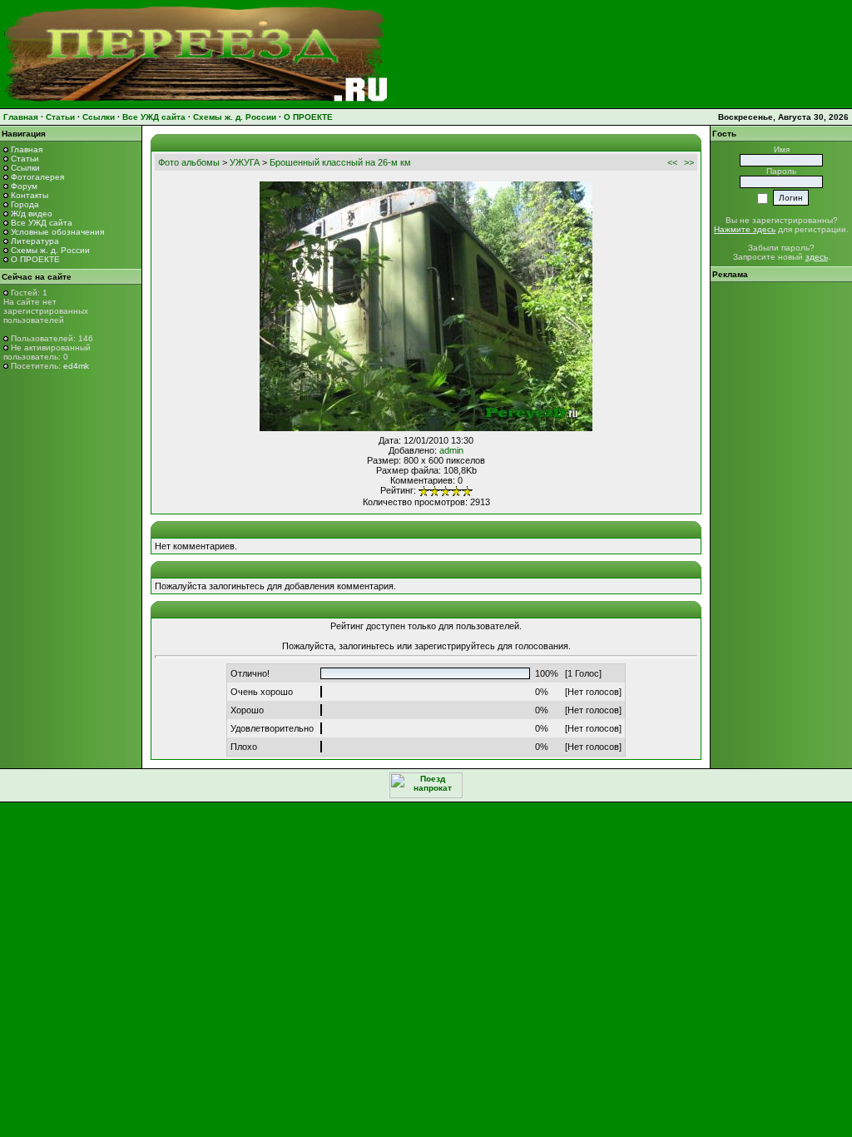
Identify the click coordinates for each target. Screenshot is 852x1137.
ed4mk (76, 365)
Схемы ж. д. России (234, 117)
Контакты (29, 195)
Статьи (60, 117)
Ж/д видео (31, 213)
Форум (24, 186)
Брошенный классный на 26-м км (340, 162)
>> (689, 162)
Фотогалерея (37, 176)
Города (25, 204)
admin (451, 450)
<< (672, 162)
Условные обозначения (57, 231)
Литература (35, 241)
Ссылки (98, 117)
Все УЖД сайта (154, 117)
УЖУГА (245, 162)
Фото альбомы (189, 162)
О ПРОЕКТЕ (308, 117)
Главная (20, 117)
